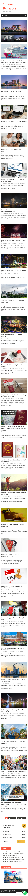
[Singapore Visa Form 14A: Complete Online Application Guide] (14, 170)
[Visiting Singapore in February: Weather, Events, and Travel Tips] (14, 700)
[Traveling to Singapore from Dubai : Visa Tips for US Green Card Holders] (14, 449)
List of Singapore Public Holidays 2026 (20, 39)
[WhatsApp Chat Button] (25, 893)
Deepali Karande (14, 122)
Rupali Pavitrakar (14, 713)
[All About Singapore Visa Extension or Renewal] (14, 762)
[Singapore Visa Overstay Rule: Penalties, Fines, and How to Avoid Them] (14, 385)
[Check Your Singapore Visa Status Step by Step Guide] (14, 608)
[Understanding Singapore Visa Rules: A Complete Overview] (14, 576)
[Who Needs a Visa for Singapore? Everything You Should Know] (14, 515)
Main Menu (6, 15)
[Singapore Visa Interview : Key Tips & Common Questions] (14, 355)
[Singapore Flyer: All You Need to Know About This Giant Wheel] (14, 669)
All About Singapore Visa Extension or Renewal (13, 771)
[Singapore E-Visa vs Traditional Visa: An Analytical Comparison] (14, 545)
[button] (23, 27)
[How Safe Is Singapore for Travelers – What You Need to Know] (14, 482)
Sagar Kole (13, 64)
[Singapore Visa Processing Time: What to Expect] (14, 27)
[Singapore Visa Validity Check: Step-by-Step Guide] (14, 140)
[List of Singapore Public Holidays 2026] (14, 81)
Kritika (12, 92)
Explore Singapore (11, 890)
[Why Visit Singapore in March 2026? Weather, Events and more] (14, 638)
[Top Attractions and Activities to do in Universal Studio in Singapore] (14, 731)
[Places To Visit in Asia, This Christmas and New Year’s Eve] (14, 260)
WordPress (11, 891)
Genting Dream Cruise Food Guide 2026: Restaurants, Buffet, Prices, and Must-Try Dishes (7, 38)
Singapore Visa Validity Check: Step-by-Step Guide (13, 859)
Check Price (20, 841)
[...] (12, 69)
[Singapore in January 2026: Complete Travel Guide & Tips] (14, 291)
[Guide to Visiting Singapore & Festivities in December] (14, 324)
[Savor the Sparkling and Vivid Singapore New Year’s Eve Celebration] (14, 230)
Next (22, 818)
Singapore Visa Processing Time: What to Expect (14, 121)
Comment (19, 64)
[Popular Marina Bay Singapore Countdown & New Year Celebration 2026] (14, 200)
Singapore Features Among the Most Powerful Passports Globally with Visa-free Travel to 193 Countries (13, 428)
